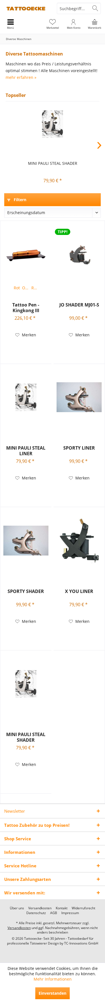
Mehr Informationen (53, 979)
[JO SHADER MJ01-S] (79, 254)
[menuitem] (94, 24)
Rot (17, 287)
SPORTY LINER (79, 448)
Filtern (19, 199)
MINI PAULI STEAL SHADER (52, 163)
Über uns (17, 908)
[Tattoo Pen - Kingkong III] (25, 254)
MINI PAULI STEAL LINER (25, 450)
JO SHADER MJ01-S (79, 305)
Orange (26, 287)
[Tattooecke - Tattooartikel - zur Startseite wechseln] (26, 8)
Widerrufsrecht (83, 908)
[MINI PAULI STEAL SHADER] (52, 124)
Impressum (70, 913)
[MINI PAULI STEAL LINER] (25, 397)
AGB (53, 913)
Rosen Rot (35, 287)
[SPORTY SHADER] (25, 540)
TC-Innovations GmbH (81, 943)
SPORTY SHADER (26, 591)
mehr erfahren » (21, 77)
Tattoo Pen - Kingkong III (25, 307)
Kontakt (61, 908)
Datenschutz (36, 913)
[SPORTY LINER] (79, 397)
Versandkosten (40, 908)
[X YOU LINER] (79, 540)
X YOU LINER (79, 591)
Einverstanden (52, 993)
